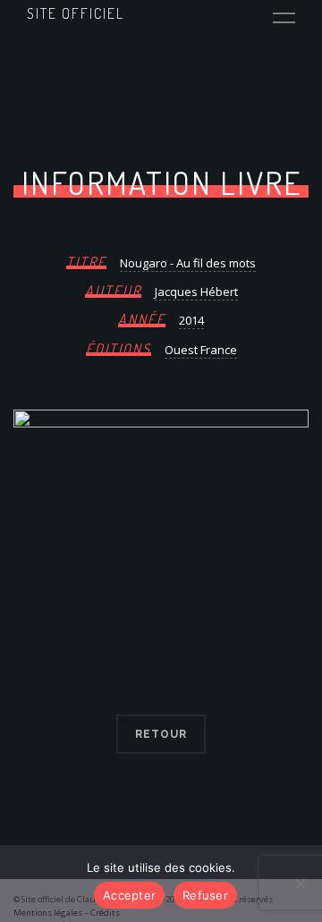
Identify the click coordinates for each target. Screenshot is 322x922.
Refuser (205, 895)
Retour (161, 734)
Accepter (129, 895)
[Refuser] (300, 883)
